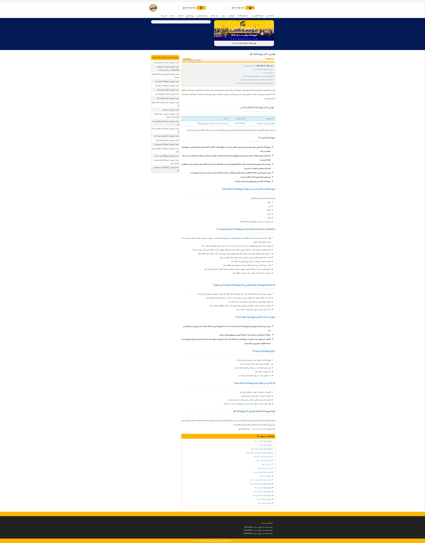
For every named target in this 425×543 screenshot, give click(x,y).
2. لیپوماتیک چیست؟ (268, 73)
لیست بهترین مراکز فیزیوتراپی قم (167, 140)
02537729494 (240, 123)
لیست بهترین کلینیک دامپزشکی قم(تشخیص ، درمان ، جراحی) (168, 68)
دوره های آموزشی (202, 16)
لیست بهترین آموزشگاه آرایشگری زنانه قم (166, 123)
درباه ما (172, 16)
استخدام (180, 16)
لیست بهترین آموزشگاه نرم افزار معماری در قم (165, 150)
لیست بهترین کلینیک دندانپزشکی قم (166, 62)
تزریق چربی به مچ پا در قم (254, 453)
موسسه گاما (252, 43)
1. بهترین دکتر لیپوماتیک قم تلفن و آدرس (263, 69)
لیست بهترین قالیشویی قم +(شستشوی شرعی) (165, 75)
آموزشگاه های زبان (257, 16)
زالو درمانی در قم (258, 491)
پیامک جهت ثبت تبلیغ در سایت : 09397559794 (258, 530)
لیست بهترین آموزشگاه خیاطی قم (167, 81)
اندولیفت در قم (259, 441)
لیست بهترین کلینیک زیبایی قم (168, 89)
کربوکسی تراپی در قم (257, 449)
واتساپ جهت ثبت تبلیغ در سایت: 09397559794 (257, 533)
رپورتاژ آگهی (190, 16)
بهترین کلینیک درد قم (264, 503)
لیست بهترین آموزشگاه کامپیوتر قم (167, 144)
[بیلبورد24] (153, 8)
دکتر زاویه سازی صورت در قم (257, 429)
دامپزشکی (232, 16)
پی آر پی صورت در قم (264, 468)
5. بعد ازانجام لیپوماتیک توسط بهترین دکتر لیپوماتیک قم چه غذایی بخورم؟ (255, 83)
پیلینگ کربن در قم (258, 495)
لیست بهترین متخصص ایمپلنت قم (167, 136)
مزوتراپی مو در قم (265, 476)
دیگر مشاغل (214, 16)
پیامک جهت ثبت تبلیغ (189, 8)
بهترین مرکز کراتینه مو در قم (262, 472)
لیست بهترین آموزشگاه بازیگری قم (167, 85)
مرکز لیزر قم (263, 445)
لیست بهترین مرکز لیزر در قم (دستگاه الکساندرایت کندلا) (166, 115)
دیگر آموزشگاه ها (243, 16)
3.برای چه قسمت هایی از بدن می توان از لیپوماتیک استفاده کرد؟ (258, 76)
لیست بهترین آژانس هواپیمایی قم (167, 94)
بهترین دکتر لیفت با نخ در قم (262, 456)
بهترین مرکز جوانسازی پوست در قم (260, 480)
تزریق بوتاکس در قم (256, 484)
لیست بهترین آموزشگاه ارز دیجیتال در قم (166, 169)
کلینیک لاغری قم (261, 499)
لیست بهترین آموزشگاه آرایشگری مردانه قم (165, 130)
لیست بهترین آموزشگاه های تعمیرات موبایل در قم (166, 162)
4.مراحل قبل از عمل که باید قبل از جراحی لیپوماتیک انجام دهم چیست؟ (256, 80)
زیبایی (223, 16)
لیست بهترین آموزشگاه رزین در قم (167, 156)
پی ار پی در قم (266, 464)
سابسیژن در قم (259, 487)
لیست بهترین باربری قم (171, 109)
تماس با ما (164, 16)
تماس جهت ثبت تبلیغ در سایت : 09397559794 (258, 527)
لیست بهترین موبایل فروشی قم (168, 98)
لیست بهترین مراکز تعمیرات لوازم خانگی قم (165, 104)
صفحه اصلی (270, 16)
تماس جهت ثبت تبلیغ (238, 8)
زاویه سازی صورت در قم (264, 460)
